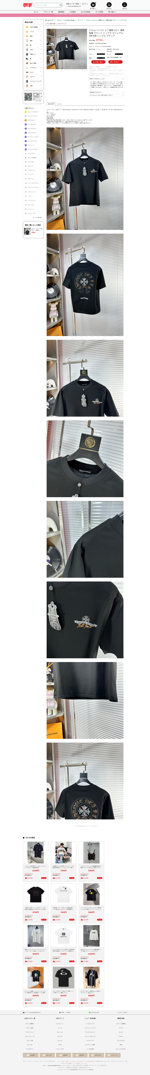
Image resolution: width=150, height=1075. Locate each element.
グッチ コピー (31, 153)
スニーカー (30, 1044)
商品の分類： (92, 49)
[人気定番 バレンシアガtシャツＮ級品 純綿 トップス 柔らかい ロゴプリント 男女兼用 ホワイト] (63, 894)
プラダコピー (31, 120)
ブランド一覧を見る (37, 217)
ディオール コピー (33, 149)
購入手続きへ (115, 62)
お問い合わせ (98, 1055)
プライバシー (114, 1055)
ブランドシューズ (30, 1036)
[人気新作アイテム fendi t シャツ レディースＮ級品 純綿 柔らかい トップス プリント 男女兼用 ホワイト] (63, 852)
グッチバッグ (90, 1040)
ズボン (32, 49)
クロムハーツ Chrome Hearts (66, 20)
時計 (31, 40)
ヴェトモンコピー (33, 141)
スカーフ (32, 76)
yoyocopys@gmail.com (74, 6)
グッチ (60, 1028)
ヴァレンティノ (32, 191)
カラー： (91, 54)
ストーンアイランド (33, 187)
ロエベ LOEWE (32, 157)
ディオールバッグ (90, 1032)
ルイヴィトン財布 (90, 1044)
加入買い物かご (99, 62)
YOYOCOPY (73, 1069)
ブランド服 (30, 1040)
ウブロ (121, 1028)
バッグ (32, 31)
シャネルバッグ (90, 1023)
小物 (31, 85)
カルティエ (31, 178)
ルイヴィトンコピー (33, 137)
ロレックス (31, 204)
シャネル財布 (90, 1049)
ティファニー (31, 200)
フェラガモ (31, 162)
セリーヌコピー (32, 128)
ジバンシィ (31, 209)
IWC (121, 1044)
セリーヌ (59, 1036)
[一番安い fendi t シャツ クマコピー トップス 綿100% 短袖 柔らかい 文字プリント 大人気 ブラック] (35, 894)
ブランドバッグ (30, 1032)
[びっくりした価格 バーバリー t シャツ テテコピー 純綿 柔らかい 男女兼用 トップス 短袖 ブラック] (35, 977)
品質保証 (65, 1055)
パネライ (120, 1036)
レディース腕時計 (121, 1023)
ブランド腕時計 (30, 1023)
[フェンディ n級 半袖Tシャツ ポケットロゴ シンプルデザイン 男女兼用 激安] (35, 852)
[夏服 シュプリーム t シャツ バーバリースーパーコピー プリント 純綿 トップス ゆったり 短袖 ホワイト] (35, 936)
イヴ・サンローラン (33, 183)
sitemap (91, 1069)
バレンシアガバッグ (90, 1036)
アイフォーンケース (35, 81)
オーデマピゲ (121, 1040)
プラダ (60, 1044)
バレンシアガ (60, 1049)
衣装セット (33, 54)
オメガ (121, 1032)
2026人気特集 (34, 27)
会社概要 (32, 1055)
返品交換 (81, 1055)
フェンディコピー (33, 116)
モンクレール (31, 213)
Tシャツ (80, 20)
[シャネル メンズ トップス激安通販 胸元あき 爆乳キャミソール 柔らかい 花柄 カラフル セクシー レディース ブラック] (91, 852)
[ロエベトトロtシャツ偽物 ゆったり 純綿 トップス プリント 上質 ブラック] (91, 977)
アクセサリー (33, 67)
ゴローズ (30, 166)
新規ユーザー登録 (72, 4)
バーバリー (31, 174)
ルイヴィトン (60, 1023)
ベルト (32, 72)
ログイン (85, 4)
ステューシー (31, 145)
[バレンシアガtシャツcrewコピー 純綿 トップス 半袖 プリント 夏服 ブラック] (63, 977)
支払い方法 (48, 1055)
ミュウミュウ (31, 170)
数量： (91, 58)
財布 (31, 36)
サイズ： (109, 54)
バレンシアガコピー (33, 112)
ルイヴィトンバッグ (90, 1028)
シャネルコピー (32, 124)
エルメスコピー (32, 132)
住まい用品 (33, 63)
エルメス (59, 1040)
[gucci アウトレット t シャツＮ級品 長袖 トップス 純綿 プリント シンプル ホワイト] (91, 936)
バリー (30, 196)
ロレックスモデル (121, 1049)
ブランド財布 (29, 1028)
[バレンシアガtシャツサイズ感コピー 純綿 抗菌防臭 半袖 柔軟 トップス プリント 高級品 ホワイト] (63, 936)
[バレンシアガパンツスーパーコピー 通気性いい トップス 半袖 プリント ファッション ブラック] (91, 894)
